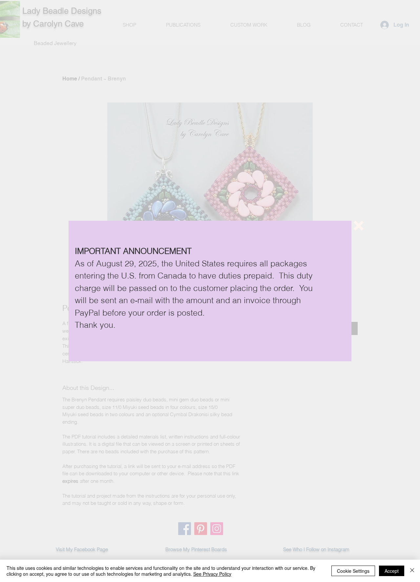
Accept (392, 571)
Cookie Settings (353, 571)
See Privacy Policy (212, 574)
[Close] (412, 571)
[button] (359, 226)
